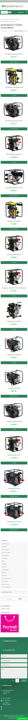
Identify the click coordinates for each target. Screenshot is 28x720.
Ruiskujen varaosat (6, 584)
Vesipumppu (4, 575)
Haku (10, 12)
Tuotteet (7, 19)
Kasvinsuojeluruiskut (6, 578)
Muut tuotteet (5, 581)
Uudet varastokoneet (6, 587)
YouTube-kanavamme (8, 709)
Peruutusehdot (11, 717)
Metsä (3, 561)
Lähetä (24, 680)
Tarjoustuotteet (7, 592)
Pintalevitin (4, 567)
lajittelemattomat (5, 543)
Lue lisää (14, 95)
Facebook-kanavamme (8, 707)
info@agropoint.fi (7, 696)
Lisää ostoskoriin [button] (14, 62)
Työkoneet (4, 572)
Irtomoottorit (4, 558)
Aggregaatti (4, 546)
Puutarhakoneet (5, 569)
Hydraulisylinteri (5, 555)
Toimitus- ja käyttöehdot (19, 716)
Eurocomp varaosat (6, 552)
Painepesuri (4, 564)
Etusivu (2, 19)
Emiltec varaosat (5, 549)
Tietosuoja (12, 716)
